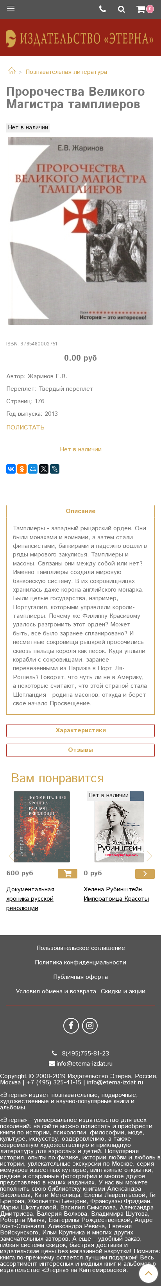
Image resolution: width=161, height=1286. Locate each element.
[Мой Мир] (33, 469)
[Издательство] (80, 36)
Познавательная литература (66, 72)
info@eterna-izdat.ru (85, 1063)
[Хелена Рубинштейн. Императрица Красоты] (119, 826)
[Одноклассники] (22, 469)
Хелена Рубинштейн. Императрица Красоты (116, 894)
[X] (43, 469)
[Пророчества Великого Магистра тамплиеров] (80, 231)
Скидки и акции (123, 991)
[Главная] (12, 72)
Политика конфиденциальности (80, 962)
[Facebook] (71, 1026)
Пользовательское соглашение (80, 948)
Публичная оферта (80, 977)
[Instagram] (90, 1026)
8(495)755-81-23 (84, 1053)
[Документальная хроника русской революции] (41, 826)
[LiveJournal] (54, 469)
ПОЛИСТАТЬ (25, 427)
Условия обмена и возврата (56, 991)
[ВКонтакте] (11, 469)
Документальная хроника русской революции (30, 899)
